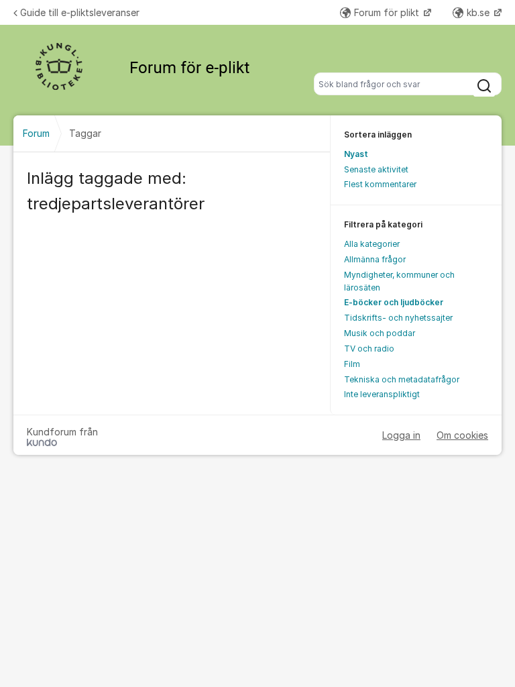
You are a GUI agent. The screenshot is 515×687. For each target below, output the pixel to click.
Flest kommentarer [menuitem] (380, 184)
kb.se (479, 12)
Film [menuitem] (352, 364)
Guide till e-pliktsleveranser (79, 12)
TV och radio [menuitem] (369, 349)
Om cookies (462, 435)
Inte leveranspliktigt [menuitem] (382, 394)
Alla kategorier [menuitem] (372, 244)
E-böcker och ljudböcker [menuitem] (393, 302)
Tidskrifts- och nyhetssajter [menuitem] (398, 318)
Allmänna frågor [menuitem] (375, 259)
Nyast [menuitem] (356, 154)
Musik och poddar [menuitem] (379, 333)
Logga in (401, 435)
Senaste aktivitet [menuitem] (376, 169)
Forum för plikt (388, 12)
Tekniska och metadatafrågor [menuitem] (401, 379)
